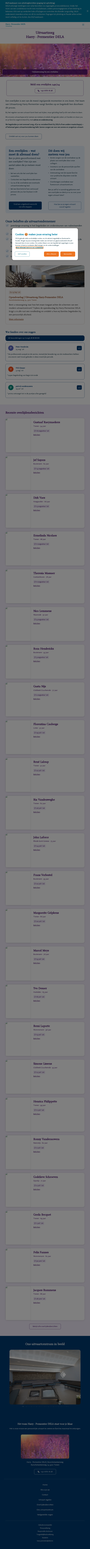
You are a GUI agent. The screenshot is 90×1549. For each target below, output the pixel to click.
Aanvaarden (68, 254)
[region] (45, 244)
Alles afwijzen (51, 254)
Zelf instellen (22, 254)
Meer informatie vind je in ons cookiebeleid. (29, 248)
